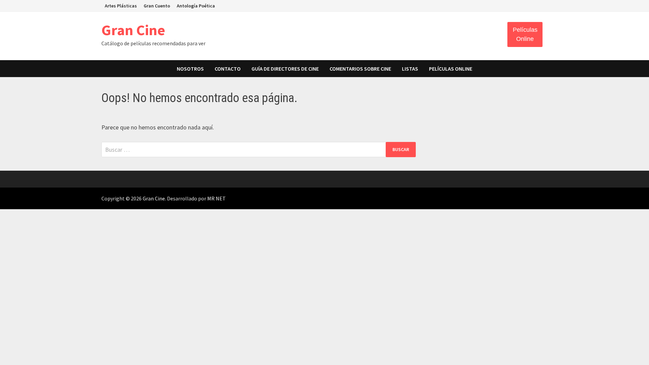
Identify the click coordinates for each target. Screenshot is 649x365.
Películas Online (525, 34)
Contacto (228, 68)
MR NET (216, 198)
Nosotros (190, 68)
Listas (410, 68)
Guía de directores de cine (285, 68)
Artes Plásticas (121, 6)
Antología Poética (196, 6)
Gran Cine (133, 30)
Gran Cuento (157, 6)
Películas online (450, 68)
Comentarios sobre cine (360, 68)
